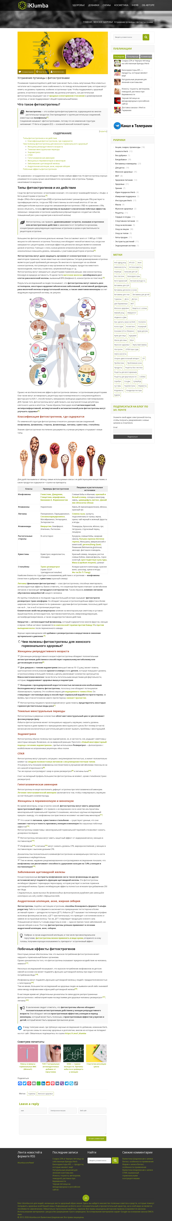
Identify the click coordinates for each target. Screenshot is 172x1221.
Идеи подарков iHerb (125, 192)
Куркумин (132, 335)
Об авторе (148, 5)
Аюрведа (117, 272)
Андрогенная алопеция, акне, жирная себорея (49, 166)
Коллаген (142, 322)
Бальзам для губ (130, 272)
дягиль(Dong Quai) (91, 544)
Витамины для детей (141, 294)
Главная (87, 22)
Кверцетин (46, 526)
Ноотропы (118, 349)
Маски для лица (120, 340)
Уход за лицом (122, 229)
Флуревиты (118, 390)
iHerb (135, 5)
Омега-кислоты (120, 354)
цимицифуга (85, 500)
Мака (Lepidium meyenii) (84, 562)
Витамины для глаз (122, 294)
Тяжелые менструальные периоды (44, 149)
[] (103, 131)
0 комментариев (27, 72)
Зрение (118, 188)
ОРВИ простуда (132, 349)
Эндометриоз (34, 152)
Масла (118, 204)
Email (115, 427)
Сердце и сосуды (123, 217)
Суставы (117, 386)
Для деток (120, 167)
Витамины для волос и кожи (125, 290)
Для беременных (121, 303)
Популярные (132, 56)
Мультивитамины (140, 345)
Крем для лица (120, 335)
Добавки (93, 5)
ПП (143, 358)
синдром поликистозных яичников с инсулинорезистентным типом (61, 761)
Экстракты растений (124, 241)
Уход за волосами (123, 225)
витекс (95, 500)
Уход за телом (121, 233)
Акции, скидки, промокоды (127, 147)
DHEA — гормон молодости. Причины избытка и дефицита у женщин (73, 1068)
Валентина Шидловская (59, 71)
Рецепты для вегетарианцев (125, 372)
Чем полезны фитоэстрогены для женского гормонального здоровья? (55, 144)
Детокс (134, 299)
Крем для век (142, 331)
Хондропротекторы (134, 390)
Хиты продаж (121, 237)
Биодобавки (121, 159)
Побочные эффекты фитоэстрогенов (40, 169)
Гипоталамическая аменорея (41, 158)
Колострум (118, 326)
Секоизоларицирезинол (53, 516)
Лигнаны (22, 583)
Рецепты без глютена (134, 367)
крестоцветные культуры (94, 560)
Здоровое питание (124, 180)
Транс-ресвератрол (50, 566)
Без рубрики (121, 155)
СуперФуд (137, 381)
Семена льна (78, 513)
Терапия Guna (129, 386)
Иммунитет (131, 313)
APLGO (132, 262)
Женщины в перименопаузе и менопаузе (47, 160)
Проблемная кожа (134, 363)
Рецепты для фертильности (125, 377)
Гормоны (31, 1094)
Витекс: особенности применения (137, 1161)
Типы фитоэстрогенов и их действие (40, 138)
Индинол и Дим (120, 317)
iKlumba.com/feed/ (26, 1162)
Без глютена (119, 276)
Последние (119, 56)
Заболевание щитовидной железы (44, 163)
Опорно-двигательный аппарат (126, 358)
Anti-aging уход (120, 262)
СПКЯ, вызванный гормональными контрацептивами (131, 1175)
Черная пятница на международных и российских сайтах (66, 1187)
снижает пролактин (76, 698)
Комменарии (147, 56)
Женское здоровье (103, 22)
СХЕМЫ (107, 5)
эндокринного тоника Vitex (78, 691)
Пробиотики (119, 363)
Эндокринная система (125, 245)
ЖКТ (117, 176)
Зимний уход (119, 313)
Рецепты (119, 213)
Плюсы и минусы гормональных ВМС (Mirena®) (27, 1066)
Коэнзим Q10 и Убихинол (124, 331)
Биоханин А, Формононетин (54, 500)
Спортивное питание (125, 221)
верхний (85, 1198)
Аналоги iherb (121, 151)
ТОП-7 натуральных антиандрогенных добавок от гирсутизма (50, 1068)
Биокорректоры (133, 276)
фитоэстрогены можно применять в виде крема (59, 938)
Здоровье (78, 5)
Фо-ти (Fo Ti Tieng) (81, 572)
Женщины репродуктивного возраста (45, 146)
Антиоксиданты (135, 267)
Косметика (121, 5)
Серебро (117, 381)
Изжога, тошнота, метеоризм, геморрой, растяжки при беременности (67, 1178)
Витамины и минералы (126, 163)
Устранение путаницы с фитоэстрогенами (44, 78)
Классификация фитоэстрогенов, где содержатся (50, 141)
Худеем (117, 395)
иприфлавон (59, 497)
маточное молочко (72, 275)
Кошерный (142, 326)
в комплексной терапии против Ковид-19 (74, 625)
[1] (47, 117)
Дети (127, 299)
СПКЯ (30, 155)
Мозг (132, 340)
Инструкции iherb (123, 200)
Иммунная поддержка (125, 196)
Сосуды (127, 381)
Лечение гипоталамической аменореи (37, 792)
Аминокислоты (120, 267)
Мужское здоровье (124, 208)
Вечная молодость (137, 281)
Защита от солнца (139, 308)
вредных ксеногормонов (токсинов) (67, 96)
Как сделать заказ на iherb (124, 322)
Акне (139, 262)
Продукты (118, 367)
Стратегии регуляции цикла (96, 1065)
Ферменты (142, 386)
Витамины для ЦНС (122, 285)
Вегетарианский (120, 281)
